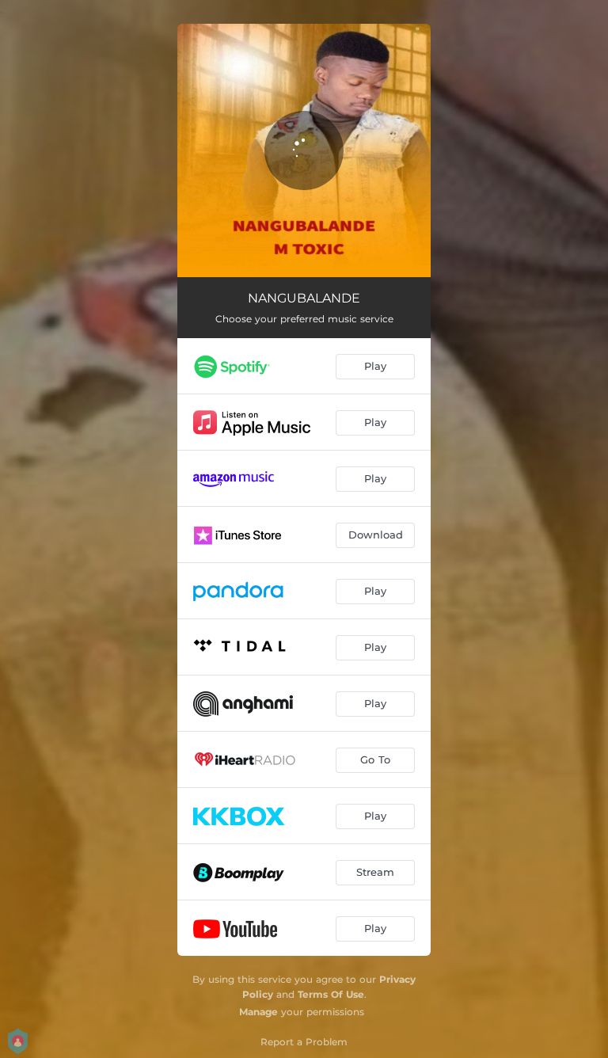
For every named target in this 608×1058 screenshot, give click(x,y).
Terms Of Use (331, 994)
